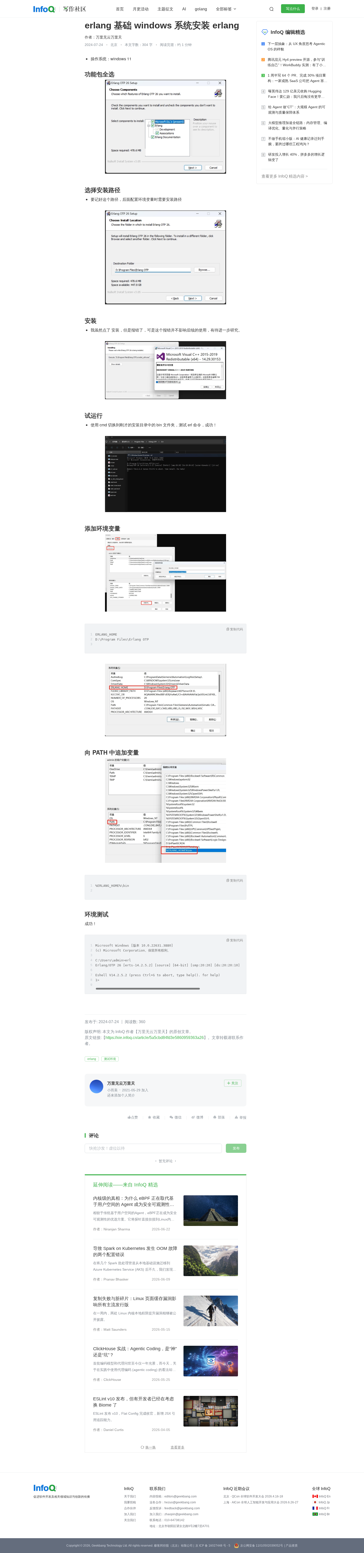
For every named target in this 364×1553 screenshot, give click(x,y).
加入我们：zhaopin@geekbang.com (174, 1514)
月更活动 (141, 9)
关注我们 (130, 1520)
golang (201, 9)
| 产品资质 (291, 1545)
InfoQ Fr (324, 1508)
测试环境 (110, 1059)
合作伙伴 (130, 1508)
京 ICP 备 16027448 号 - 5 (212, 1545)
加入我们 (130, 1514)
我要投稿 (130, 1502)
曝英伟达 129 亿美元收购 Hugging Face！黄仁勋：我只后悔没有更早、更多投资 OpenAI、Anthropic (296, 94)
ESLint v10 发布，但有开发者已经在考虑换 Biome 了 (133, 1402)
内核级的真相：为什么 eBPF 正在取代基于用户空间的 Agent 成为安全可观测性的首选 (133, 1202)
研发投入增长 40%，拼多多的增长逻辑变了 (296, 157)
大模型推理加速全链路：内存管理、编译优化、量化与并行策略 (297, 125)
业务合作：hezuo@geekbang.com (173, 1502)
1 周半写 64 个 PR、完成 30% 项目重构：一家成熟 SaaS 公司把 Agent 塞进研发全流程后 (297, 78)
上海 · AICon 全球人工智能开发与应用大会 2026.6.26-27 (260, 1502)
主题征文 (165, 9)
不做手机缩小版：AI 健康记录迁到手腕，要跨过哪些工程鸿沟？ (296, 141)
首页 (120, 9)
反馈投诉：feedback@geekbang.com (175, 1508)
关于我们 (130, 1496)
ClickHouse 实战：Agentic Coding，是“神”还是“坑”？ (135, 1351)
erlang (91, 1059)
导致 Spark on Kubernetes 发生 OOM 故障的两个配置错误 (135, 1251)
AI (184, 9)
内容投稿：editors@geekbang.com (173, 1496)
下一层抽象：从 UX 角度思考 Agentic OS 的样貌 (296, 46)
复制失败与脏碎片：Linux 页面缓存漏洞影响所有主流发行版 (134, 1301)
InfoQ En (325, 1496)
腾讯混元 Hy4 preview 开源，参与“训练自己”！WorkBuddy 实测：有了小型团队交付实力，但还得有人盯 (297, 63)
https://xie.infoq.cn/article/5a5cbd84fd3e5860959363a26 (154, 1037)
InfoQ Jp (324, 1502)
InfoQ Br (324, 1514)
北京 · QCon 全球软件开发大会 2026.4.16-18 (253, 1496)
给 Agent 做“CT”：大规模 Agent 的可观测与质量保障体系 (296, 109)
